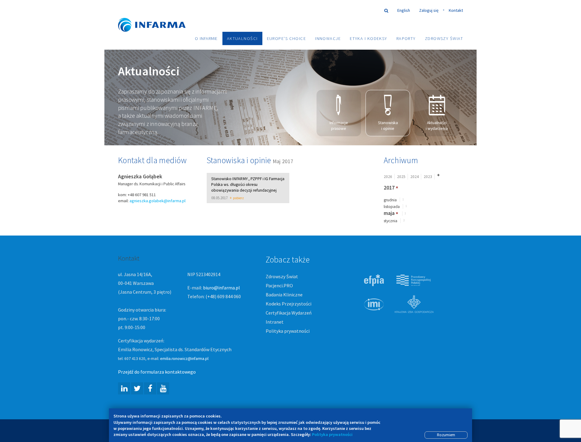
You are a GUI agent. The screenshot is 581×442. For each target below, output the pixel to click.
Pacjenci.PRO (279, 285)
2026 (388, 176)
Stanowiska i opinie (388, 125)
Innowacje (328, 38)
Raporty (406, 38)
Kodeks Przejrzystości (288, 304)
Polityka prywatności (288, 331)
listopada (392, 206)
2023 (428, 176)
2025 (401, 176)
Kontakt (456, 10)
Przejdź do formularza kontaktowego (157, 372)
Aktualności (242, 38)
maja (389, 213)
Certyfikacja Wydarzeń (289, 313)
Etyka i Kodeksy (368, 38)
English (403, 10)
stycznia (390, 220)
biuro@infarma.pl (221, 288)
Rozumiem (446, 434)
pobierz (238, 198)
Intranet (275, 322)
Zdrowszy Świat (444, 38)
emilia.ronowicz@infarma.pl (184, 358)
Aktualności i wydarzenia (437, 125)
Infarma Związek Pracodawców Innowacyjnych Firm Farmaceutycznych (157, 16)
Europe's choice (286, 38)
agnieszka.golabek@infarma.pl (157, 200)
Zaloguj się (428, 10)
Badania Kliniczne (284, 295)
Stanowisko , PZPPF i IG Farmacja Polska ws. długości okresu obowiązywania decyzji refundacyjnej (247, 184)
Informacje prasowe (339, 125)
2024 (414, 176)
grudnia (390, 200)
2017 (389, 187)
